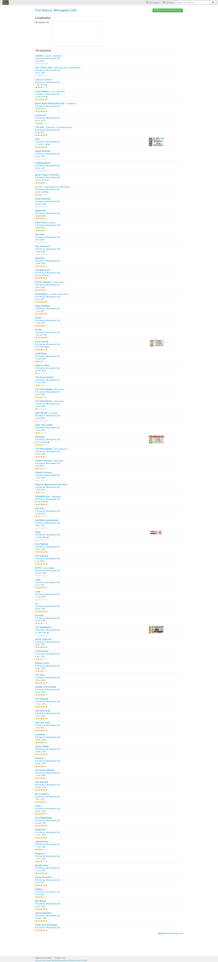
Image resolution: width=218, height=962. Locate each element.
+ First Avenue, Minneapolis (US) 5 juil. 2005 (49, 463)
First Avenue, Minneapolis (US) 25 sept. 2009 (47, 201)
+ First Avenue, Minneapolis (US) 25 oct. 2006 (49, 392)
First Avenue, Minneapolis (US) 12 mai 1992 (47, 868)
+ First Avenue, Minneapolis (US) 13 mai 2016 (50, 94)
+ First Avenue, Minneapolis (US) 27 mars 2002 (47, 570)
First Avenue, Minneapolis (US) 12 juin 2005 (51, 487)
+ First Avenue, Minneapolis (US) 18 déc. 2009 (52, 189)
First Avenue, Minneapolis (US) (56, 10)
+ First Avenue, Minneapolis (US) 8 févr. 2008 (49, 284)
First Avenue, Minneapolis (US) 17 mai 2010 (47, 141)
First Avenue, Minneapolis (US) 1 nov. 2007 (47, 308)
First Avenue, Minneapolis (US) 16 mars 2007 (47, 356)
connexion (169, 2)
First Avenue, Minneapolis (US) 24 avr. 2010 (47, 153)
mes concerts (153, 2)
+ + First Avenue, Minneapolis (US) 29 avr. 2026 (57, 70)
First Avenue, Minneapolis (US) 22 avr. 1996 (47, 689)
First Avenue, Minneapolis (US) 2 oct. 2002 (47, 558)
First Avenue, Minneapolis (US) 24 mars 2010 (47, 177)
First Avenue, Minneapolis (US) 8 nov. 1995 (47, 713)
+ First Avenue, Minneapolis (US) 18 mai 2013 (55, 106)
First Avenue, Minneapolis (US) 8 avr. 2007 (47, 344)
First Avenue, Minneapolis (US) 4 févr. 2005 (47, 523)
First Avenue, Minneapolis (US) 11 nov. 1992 (47, 832)
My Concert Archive (5, 3)
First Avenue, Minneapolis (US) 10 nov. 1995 (47, 701)
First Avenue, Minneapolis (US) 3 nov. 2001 (47, 582)
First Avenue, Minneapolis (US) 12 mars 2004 (47, 534)
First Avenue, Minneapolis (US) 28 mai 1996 (47, 677)
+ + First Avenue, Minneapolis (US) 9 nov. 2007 (51, 296)
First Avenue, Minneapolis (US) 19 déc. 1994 (47, 749)
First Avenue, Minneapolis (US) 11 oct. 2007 (47, 320)
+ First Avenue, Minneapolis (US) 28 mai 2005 (47, 499)
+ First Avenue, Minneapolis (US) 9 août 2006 (47, 415)
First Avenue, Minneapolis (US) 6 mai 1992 (47, 880)
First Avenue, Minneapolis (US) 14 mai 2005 (47, 511)
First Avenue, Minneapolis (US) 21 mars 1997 (47, 630)
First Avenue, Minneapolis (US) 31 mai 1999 (47, 594)
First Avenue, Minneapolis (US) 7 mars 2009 (47, 249)
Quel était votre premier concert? (71, 960)
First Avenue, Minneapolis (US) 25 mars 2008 (47, 273)
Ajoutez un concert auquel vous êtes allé (47, 960)
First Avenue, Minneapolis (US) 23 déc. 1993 (47, 808)
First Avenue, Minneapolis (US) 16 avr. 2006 (47, 427)
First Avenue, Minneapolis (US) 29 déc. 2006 (47, 368)
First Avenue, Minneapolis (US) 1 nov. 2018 (47, 82)
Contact (84, 960)
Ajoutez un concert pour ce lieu (168, 10)
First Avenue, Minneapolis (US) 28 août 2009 (47, 213)
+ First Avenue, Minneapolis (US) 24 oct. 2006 (49, 403)
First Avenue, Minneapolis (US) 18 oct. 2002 (47, 546)
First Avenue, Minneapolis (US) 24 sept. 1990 (47, 915)
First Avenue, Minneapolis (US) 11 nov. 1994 (47, 773)
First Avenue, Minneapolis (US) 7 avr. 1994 (47, 796)
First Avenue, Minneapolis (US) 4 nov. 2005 (47, 439)
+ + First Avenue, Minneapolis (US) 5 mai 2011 (53, 130)
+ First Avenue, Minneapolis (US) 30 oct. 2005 (51, 451)
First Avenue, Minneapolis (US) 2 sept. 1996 (47, 665)
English (63, 958)
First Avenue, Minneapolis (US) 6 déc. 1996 (47, 642)
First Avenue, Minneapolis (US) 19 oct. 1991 (47, 903)
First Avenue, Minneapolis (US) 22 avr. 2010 (47, 165)
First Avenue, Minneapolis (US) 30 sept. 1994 (47, 784)
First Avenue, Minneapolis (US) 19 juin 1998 (47, 606)
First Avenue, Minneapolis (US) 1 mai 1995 (47, 725)
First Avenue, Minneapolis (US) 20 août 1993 (47, 820)
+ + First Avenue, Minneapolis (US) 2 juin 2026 (48, 58)
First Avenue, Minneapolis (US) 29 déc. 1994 (47, 737)
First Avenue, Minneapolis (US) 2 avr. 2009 (47, 237)
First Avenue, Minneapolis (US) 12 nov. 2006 (47, 380)
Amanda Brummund (175, 933)
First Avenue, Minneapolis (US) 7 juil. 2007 (47, 332)
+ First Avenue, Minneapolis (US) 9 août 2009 (47, 225)
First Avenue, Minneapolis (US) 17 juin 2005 (47, 475)
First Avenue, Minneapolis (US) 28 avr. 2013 (47, 118)
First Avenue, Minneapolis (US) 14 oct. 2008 (47, 261)
